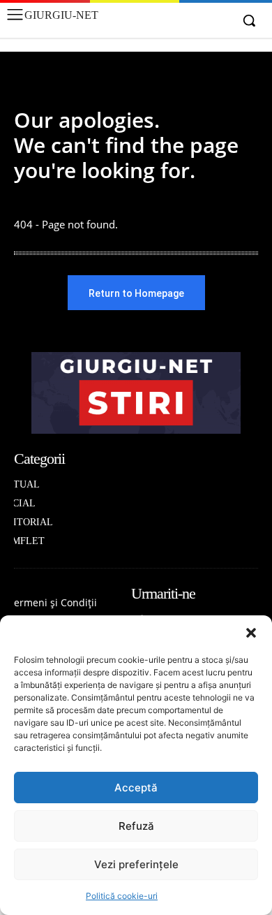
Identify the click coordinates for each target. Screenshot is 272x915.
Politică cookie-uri (122, 896)
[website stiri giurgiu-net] (136, 393)
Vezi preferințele (136, 864)
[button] (251, 633)
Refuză (136, 826)
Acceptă (136, 787)
